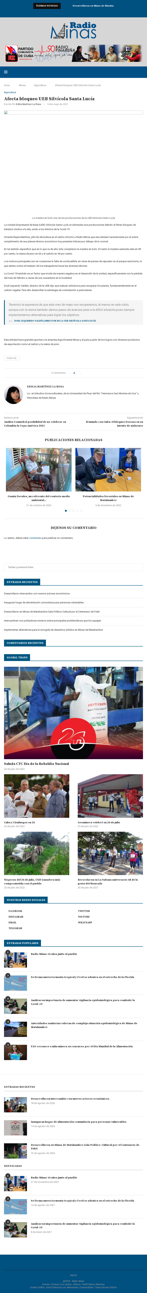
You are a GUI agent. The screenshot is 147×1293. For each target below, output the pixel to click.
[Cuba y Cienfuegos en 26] (36, 796)
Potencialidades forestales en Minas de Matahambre (108, 498)
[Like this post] (79, 373)
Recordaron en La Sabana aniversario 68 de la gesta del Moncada (108, 881)
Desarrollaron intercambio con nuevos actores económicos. (37, 593)
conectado (35, 538)
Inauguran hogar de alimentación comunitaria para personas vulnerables (44, 602)
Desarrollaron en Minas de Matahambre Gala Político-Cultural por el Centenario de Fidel (52, 611)
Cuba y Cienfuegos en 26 (19, 822)
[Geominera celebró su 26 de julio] (110, 796)
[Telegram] (88, 12)
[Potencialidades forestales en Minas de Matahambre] (108, 470)
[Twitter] (64, 12)
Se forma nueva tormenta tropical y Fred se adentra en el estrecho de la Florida (82, 977)
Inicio (7, 85)
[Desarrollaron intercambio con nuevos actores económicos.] (15, 1104)
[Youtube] (73, 12)
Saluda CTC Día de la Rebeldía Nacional (36, 764)
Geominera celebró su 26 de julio (99, 822)
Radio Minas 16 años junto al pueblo (54, 954)
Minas (22, 85)
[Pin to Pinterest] (93, 373)
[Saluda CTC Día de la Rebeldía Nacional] (73, 713)
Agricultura (40, 85)
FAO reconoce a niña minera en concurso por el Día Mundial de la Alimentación (82, 1046)
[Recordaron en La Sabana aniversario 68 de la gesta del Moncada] (110, 853)
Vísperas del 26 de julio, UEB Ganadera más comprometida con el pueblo (32, 881)
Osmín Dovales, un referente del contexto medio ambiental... (39, 498)
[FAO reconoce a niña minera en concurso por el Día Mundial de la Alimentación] (15, 1052)
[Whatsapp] (83, 12)
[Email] (78, 12)
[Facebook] (59, 12)
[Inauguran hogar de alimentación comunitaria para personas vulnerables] (15, 1127)
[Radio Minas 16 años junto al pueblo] (15, 960)
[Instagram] (68, 12)
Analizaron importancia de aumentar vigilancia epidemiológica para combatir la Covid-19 (83, 1002)
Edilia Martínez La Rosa (28, 104)
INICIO (73, 1275)
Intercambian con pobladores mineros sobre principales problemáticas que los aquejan (52, 620)
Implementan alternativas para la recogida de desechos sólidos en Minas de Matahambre (53, 629)
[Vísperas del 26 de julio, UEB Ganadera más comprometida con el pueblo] (36, 853)
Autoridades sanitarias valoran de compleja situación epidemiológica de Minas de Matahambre (84, 1025)
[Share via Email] (97, 373)
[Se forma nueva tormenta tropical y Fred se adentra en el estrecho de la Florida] (15, 983)
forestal (12, 358)
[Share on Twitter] (89, 373)
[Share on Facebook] (85, 373)
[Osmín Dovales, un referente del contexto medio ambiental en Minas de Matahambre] (39, 470)
